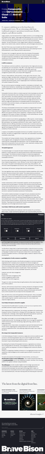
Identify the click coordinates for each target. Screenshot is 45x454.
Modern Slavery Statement (25, 441)
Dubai (32, 439)
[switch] (17, 231)
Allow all (36, 238)
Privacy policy (22, 432)
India (32, 441)
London (32, 432)
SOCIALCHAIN (4, 432)
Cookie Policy (37, 224)
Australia (33, 442)
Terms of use (22, 435)
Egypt (32, 438)
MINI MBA (3, 435)
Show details (39, 234)
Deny (8, 238)
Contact (21, 438)
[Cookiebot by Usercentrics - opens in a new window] (39, 215)
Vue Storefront (22, 119)
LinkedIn (12, 432)
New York (33, 435)
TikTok (12, 435)
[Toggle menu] (42, 1)
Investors (21, 439)
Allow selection (22, 238)
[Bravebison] (6, 1)
